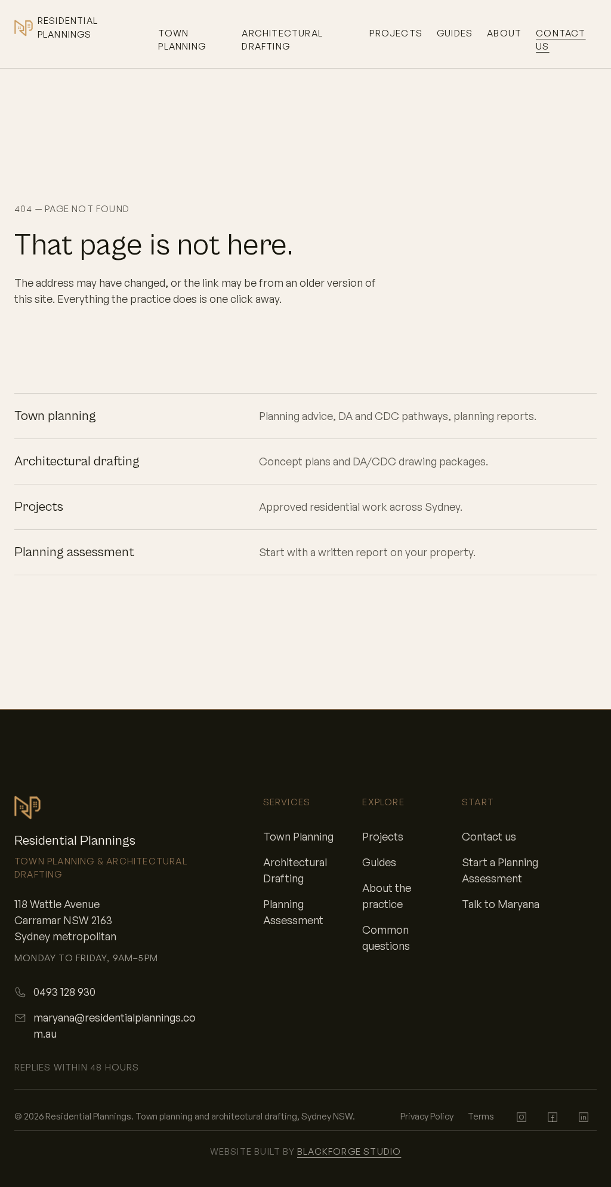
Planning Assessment (293, 912)
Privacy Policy (426, 1116)
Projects (395, 33)
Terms (481, 1116)
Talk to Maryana (500, 903)
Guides (455, 33)
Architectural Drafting (282, 40)
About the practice (386, 895)
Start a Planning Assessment (500, 870)
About (504, 33)
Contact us (560, 40)
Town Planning (182, 40)
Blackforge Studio (349, 1151)
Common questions (386, 937)
